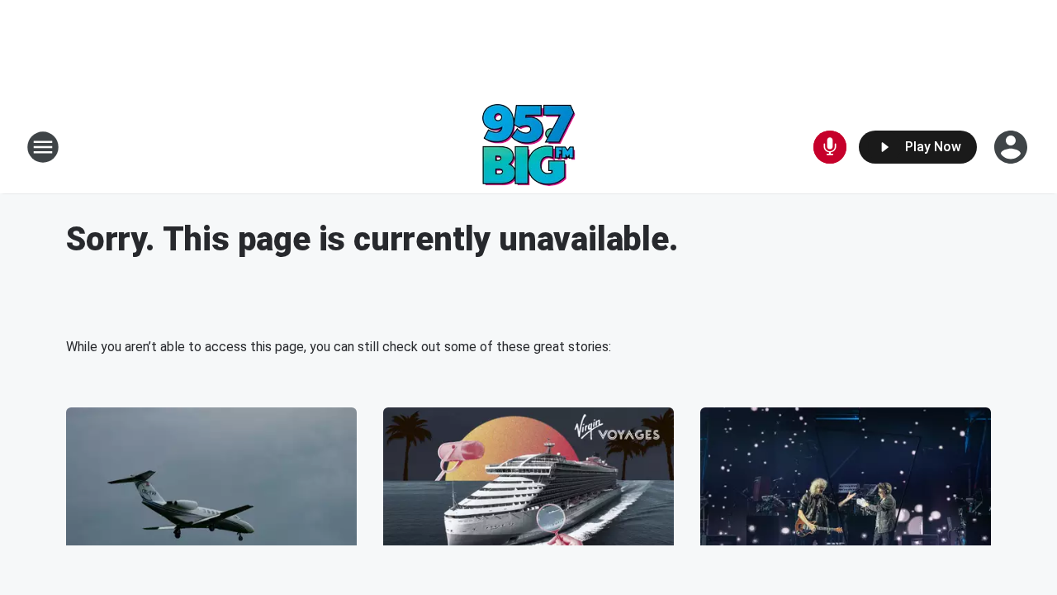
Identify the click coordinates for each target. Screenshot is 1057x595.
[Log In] (1012, 147)
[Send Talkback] (829, 147)
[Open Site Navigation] (42, 147)
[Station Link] (529, 147)
